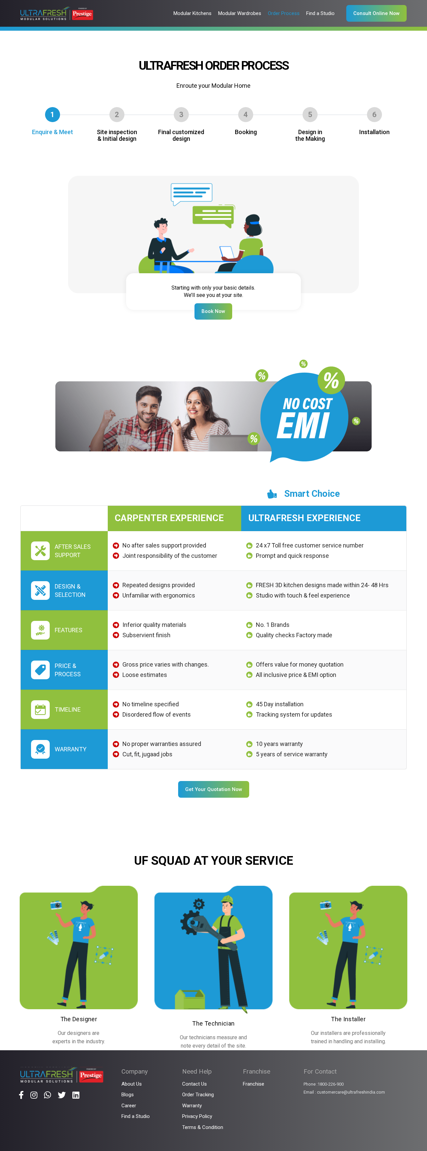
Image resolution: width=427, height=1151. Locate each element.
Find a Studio (135, 1116)
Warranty (192, 1106)
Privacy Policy (197, 1116)
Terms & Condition (202, 1127)
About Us (131, 1084)
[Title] (21, 1095)
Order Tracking (198, 1095)
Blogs (127, 1095)
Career (128, 1106)
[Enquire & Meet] (213, 180)
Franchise (253, 1084)
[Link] (56, 13)
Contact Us (194, 1084)
